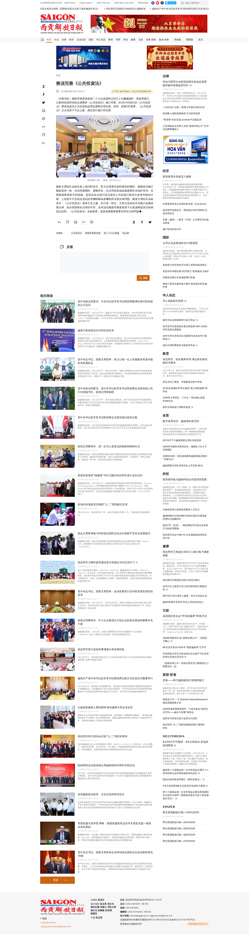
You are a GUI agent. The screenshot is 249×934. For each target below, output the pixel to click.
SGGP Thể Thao (103, 3)
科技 (125, 39)
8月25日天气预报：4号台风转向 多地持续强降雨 (185, 743)
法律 (64, 39)
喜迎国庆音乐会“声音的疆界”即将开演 (185, 616)
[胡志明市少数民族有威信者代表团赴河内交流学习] (57, 572)
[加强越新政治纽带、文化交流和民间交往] (57, 804)
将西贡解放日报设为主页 (198, 924)
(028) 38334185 (48, 922)
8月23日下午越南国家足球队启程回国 (182, 440)
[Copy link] (43, 126)
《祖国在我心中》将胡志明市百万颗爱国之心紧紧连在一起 (186, 665)
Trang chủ (42, 40)
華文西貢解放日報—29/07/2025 (179, 828)
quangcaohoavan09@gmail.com (56, 926)
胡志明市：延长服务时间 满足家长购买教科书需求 (185, 361)
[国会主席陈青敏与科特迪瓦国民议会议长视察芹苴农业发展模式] (57, 543)
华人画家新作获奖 (173, 300)
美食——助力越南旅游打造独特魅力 (183, 680)
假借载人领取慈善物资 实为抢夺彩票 (181, 113)
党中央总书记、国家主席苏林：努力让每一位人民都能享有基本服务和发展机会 (115, 361)
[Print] (43, 118)
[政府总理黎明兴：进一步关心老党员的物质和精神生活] (57, 456)
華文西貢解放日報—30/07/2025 (179, 822)
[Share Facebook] (43, 94)
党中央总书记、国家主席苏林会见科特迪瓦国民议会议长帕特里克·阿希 (115, 854)
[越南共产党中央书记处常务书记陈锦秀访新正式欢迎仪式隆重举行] (57, 688)
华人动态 (100, 39)
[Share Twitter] (43, 102)
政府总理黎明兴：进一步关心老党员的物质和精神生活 (109, 446)
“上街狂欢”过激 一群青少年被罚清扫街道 (184, 107)
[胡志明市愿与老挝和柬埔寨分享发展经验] (57, 659)
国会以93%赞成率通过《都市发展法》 (182, 779)
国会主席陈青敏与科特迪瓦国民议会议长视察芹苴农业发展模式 (114, 533)
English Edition (86, 3)
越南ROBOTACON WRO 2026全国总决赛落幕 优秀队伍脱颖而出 (185, 517)
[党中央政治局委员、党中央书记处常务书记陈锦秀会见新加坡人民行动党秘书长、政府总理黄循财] (57, 398)
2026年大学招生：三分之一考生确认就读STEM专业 (184, 399)
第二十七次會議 (111, 233)
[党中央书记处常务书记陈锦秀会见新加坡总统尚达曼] (57, 427)
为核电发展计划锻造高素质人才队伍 (181, 509)
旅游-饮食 (164, 39)
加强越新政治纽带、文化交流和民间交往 (101, 794)
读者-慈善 (151, 39)
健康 (133, 39)
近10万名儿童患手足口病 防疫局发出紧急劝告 (185, 588)
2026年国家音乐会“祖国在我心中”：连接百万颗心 (185, 639)
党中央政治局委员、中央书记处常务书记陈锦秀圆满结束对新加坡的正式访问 (115, 303)
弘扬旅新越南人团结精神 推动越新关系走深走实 (105, 707)
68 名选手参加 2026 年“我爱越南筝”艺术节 (184, 647)
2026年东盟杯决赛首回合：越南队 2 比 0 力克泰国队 (185, 448)
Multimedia (173, 736)
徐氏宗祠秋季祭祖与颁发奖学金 (179, 345)
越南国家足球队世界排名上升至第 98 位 (183, 465)
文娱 (140, 39)
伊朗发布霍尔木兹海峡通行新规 (179, 277)
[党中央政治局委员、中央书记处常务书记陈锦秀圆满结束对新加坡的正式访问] (57, 311)
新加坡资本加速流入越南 (177, 176)
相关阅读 (46, 296)
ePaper (169, 807)
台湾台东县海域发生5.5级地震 (180, 242)
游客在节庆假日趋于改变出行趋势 (180, 718)
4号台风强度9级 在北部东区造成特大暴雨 (184, 785)
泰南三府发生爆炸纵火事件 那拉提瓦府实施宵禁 (185, 285)
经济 (71, 39)
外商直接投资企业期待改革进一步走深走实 (184, 204)
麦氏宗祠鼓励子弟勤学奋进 (177, 407)
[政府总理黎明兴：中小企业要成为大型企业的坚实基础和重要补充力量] (57, 630)
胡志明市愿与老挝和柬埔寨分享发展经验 (101, 649)
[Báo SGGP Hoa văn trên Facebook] (153, 3)
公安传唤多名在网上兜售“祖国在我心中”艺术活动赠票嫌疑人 (186, 128)
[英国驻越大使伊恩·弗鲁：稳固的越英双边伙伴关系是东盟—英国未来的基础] (57, 833)
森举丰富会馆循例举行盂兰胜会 (179, 320)
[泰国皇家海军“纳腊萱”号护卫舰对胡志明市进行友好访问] (57, 485)
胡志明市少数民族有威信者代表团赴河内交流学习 (106, 562)
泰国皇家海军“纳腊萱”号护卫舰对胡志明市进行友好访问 (110, 475)
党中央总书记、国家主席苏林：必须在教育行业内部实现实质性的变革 (115, 593)
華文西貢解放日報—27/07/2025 (179, 841)
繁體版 (189, 39)
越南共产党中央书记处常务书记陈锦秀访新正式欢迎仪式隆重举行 (116, 8)
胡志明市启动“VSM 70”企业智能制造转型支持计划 (185, 536)
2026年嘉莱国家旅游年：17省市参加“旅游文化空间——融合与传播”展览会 (185, 710)
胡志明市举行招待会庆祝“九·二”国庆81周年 (103, 736)
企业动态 (81, 39)
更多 (55, 880)
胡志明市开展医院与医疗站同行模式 (181, 580)
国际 (91, 39)
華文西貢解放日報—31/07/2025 (181, 812)
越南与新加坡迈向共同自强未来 (96, 330)
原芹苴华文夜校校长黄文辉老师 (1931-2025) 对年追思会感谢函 (185, 328)
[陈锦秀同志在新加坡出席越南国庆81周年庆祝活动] (57, 775)
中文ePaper (143, 3)
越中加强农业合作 (172, 229)
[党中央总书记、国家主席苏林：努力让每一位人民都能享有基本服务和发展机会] (57, 369)
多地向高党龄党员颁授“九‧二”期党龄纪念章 (103, 504)
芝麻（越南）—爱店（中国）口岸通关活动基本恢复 (186, 221)
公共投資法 (76, 233)
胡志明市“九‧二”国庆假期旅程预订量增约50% (184, 726)
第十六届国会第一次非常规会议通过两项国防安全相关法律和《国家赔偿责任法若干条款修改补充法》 (186, 795)
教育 (110, 39)
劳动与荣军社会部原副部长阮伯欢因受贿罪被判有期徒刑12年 (185, 83)
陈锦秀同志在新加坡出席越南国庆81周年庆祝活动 (181, 8)
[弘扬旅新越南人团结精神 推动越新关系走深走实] (57, 717)
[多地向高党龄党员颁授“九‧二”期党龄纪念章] (57, 514)
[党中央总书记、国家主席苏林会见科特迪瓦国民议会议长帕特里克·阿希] (57, 862)
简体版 (177, 39)
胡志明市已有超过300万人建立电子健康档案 (186, 553)
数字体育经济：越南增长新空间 (181, 421)
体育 (118, 39)
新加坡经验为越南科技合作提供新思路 (185, 479)
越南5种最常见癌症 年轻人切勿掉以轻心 (183, 602)
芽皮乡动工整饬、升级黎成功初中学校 (182, 382)
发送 (145, 278)
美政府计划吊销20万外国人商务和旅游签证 (185, 265)
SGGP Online (69, 3)
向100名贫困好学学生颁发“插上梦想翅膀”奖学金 (185, 390)
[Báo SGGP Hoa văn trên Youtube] (157, 3)
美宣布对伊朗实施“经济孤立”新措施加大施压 (186, 271)
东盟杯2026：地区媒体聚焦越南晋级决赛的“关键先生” (185, 458)
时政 (49, 39)
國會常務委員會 (92, 233)
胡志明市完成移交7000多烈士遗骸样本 (57, 8)
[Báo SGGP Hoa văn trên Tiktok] (162, 3)
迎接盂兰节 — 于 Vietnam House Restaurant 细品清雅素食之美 (185, 701)
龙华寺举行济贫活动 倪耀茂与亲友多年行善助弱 (185, 337)
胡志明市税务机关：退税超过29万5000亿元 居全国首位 (185, 212)
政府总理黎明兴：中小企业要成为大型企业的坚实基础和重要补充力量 (115, 622)
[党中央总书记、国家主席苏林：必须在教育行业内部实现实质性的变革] (57, 601)
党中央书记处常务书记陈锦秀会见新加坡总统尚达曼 (107, 417)
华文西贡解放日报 (61, 23)
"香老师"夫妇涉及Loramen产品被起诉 (182, 119)
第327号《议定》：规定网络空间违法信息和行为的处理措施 (185, 527)
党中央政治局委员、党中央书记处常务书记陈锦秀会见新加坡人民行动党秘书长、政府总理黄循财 (115, 390)
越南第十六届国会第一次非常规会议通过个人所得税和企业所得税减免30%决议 (186, 771)
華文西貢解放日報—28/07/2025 (179, 834)
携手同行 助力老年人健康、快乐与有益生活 (185, 595)
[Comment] (43, 135)
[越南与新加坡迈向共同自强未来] (57, 340)
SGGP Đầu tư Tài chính (124, 3)
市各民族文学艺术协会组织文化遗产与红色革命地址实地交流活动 (186, 655)
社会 (56, 39)
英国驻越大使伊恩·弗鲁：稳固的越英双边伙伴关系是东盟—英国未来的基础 (114, 825)
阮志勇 (125, 233)
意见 (200, 39)
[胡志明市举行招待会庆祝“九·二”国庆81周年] (57, 746)
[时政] (43, 143)
